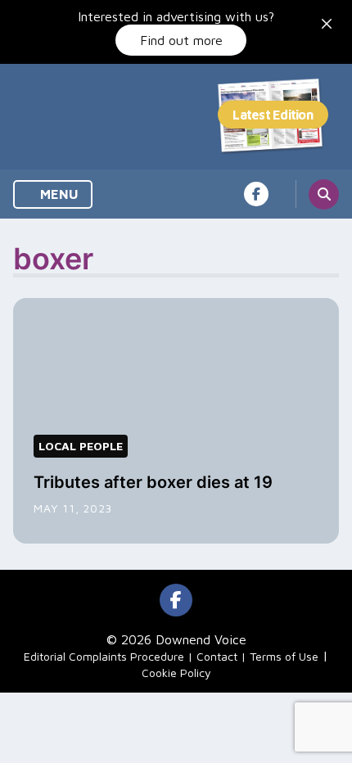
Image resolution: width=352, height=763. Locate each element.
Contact (216, 656)
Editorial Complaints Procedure (104, 656)
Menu (58, 194)
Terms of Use (284, 656)
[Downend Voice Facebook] (256, 194)
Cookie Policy (176, 672)
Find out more (181, 40)
